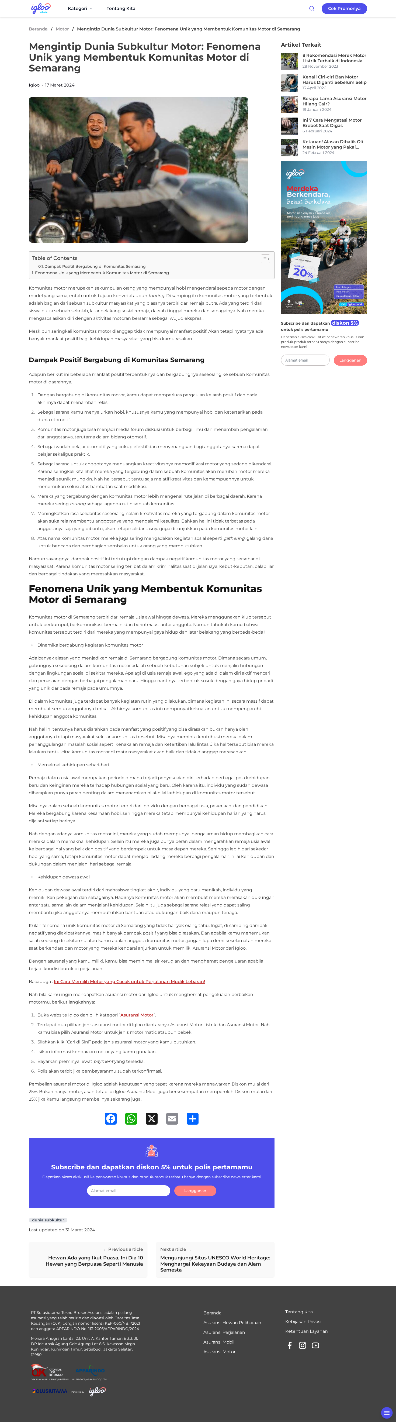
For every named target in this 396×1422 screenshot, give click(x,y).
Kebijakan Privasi (303, 1321)
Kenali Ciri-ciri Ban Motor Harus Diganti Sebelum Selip (335, 79)
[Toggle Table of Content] (263, 258)
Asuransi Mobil (218, 1342)
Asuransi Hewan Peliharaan (232, 1322)
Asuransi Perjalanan (224, 1332)
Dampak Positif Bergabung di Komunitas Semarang (95, 266)
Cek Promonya (344, 8)
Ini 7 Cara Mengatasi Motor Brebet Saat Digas (332, 123)
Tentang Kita (121, 8)
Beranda (38, 29)
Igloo (34, 85)
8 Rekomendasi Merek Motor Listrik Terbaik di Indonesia (334, 58)
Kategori (77, 8)
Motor (62, 29)
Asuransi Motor (137, 1015)
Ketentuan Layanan (306, 1331)
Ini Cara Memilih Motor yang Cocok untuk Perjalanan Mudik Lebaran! (129, 981)
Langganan (195, 1190)
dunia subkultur (48, 1220)
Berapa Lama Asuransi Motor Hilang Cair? (335, 101)
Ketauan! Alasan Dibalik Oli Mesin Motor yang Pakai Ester (333, 144)
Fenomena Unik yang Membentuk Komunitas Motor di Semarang (102, 272)
